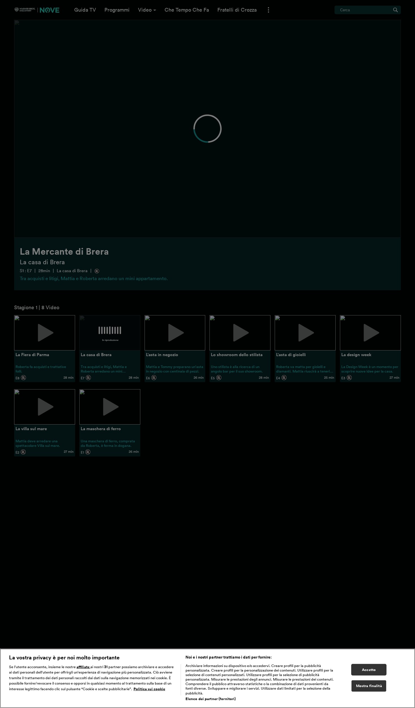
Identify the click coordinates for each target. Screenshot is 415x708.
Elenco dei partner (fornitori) (210, 699)
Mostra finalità (369, 686)
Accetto (369, 670)
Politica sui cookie (149, 689)
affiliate (83, 667)
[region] (207, 678)
